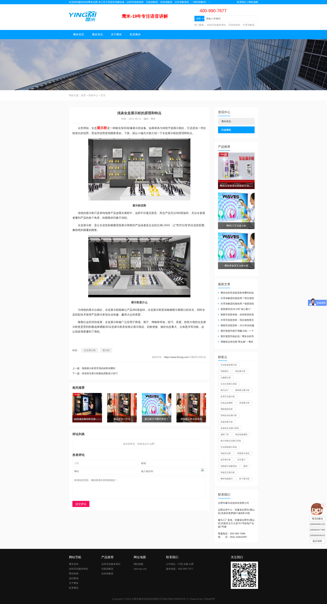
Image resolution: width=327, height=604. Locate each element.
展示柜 (106, 350)
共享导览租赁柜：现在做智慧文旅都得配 (236, 320)
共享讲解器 (249, 24)
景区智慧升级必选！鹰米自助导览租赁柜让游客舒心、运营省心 (236, 336)
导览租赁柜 (234, 24)
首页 (83, 95)
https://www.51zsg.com (176, 357)
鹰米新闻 (74, 573)
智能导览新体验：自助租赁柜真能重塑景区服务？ (236, 314)
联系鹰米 (135, 34)
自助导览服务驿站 (216, 24)
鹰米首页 (78, 34)
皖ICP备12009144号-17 (176, 599)
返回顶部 (317, 541)
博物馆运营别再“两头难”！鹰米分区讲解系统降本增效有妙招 (235, 342)
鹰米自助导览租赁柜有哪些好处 (237, 292)
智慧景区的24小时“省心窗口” (236, 309)
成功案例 (74, 578)
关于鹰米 (116, 34)
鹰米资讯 (97, 34)
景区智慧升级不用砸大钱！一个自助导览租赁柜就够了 (236, 331)
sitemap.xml (140, 568)
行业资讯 (226, 129)
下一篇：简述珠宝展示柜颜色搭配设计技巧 (95, 373)
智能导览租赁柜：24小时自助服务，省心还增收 (236, 325)
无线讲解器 (107, 568)
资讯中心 (93, 95)
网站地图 (253, 2)
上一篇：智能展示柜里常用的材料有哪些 (93, 368)
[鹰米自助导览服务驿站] (83, 16)
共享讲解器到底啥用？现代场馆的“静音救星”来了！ (236, 298)
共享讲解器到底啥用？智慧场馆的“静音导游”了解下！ (236, 303)
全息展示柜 (90, 350)
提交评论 (80, 504)
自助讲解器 (107, 573)
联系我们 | (242, 2)
